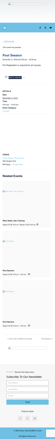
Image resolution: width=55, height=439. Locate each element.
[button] (5, 28)
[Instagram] (45, 28)
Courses (6, 111)
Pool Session (8, 270)
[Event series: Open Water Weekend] (37, 224)
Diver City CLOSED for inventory (20, 339)
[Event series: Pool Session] (29, 274)
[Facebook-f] (40, 28)
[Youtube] (50, 28)
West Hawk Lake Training (14, 220)
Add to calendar (15, 77)
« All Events (8, 41)
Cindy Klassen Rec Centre (13, 158)
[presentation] (26, 199)
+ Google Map (17, 164)
